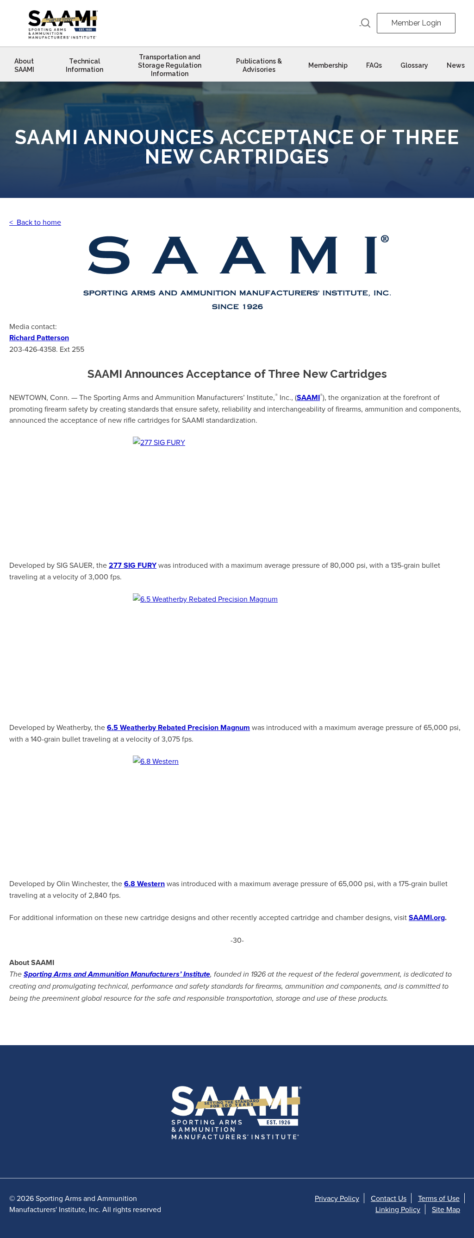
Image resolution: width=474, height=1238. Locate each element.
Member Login (416, 23)
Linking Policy (397, 1209)
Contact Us (388, 1198)
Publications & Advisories (259, 65)
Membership (328, 65)
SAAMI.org (427, 917)
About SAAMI (24, 65)
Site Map (446, 1209)
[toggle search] (365, 23)
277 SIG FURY (132, 565)
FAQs (374, 65)
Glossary (414, 65)
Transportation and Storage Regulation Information (169, 65)
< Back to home (35, 222)
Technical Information (84, 65)
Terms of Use (439, 1198)
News (456, 65)
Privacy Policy (337, 1198)
